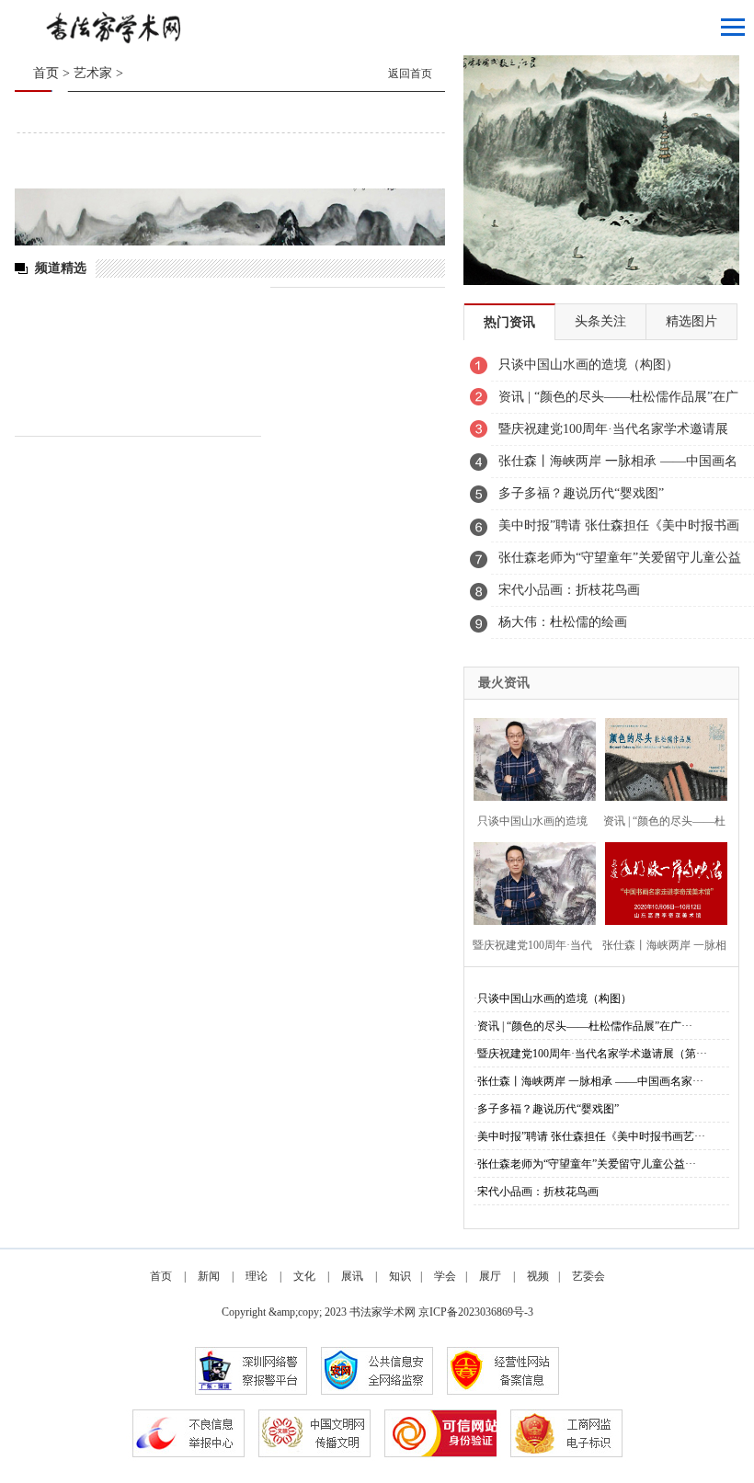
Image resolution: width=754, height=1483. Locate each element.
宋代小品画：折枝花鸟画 (538, 1191)
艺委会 (588, 1276)
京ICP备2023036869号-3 (475, 1312)
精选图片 (691, 321)
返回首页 (410, 73)
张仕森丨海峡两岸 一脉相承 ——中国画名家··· (590, 1081)
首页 (46, 73)
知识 (400, 1276)
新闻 (209, 1276)
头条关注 (600, 321)
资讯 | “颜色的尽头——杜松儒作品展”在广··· (584, 1026)
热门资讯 (509, 322)
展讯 (352, 1276)
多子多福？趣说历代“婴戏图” (548, 1108)
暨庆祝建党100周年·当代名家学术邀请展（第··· (592, 1053)
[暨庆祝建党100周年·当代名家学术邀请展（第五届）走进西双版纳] (530, 881)
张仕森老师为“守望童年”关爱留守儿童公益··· (586, 1164)
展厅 (490, 1276)
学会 (445, 1276)
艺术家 (93, 73)
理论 (257, 1276)
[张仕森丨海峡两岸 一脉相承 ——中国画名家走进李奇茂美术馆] (661, 881)
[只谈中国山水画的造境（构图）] (530, 757)
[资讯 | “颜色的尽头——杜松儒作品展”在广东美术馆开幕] (661, 757)
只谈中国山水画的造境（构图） (554, 998)
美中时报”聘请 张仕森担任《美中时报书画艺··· (591, 1136)
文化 (304, 1276)
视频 (538, 1276)
